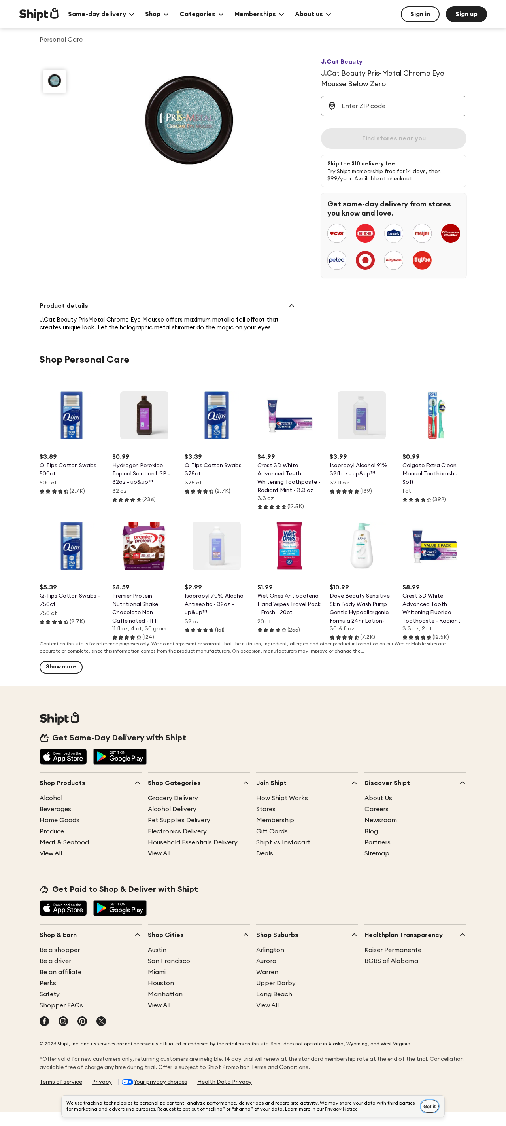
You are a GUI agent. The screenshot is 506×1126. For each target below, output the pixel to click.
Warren (267, 972)
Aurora (266, 961)
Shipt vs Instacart (283, 842)
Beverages (55, 809)
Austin (157, 950)
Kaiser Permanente (392, 950)
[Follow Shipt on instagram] (63, 1022)
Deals (264, 853)
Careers (376, 809)
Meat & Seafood (64, 842)
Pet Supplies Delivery (179, 820)
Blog (371, 831)
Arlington (270, 950)
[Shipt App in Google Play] (120, 757)
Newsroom (380, 820)
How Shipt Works (282, 798)
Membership (275, 820)
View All (51, 853)
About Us (378, 798)
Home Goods (59, 820)
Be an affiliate (60, 972)
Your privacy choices (160, 1082)
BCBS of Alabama (391, 961)
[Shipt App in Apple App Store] (63, 757)
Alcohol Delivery (172, 809)
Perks (48, 983)
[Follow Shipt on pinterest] (82, 1022)
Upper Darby (276, 983)
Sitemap (376, 853)
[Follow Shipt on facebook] (44, 1022)
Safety (50, 994)
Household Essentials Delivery (193, 842)
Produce (52, 831)
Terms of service (61, 1082)
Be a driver (55, 961)
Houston (161, 983)
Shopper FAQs (61, 1005)
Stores (266, 809)
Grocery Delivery (173, 798)
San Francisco (169, 961)
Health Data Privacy (224, 1082)
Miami (157, 972)
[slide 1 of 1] (54, 81)
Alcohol (51, 798)
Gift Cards (272, 831)
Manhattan (165, 994)
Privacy (102, 1082)
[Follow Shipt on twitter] (101, 1022)
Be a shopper (60, 950)
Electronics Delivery (177, 831)
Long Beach (274, 994)
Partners (377, 842)
